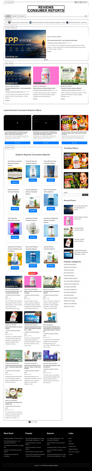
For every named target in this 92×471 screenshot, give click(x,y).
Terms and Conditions (74, 451)
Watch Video (17, 142)
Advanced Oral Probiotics (12, 363)
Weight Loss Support (66, 86)
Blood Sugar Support (69, 270)
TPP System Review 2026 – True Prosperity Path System (47, 22)
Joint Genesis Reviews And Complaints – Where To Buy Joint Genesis (32, 367)
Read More (49, 51)
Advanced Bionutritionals (31, 324)
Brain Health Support (69, 275)
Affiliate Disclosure (73, 449)
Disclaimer (71, 443)
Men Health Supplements (70, 292)
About (15, 16)
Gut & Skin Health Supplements (72, 281)
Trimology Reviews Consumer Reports (71, 88)
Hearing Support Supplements (71, 284)
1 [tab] (45, 59)
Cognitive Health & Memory (50, 363)
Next (36, 422)
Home (8, 16)
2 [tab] (46, 59)
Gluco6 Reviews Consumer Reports (34, 451)
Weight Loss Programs (11, 400)
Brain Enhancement (48, 324)
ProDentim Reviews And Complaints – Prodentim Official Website (13, 367)
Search (66, 192)
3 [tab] (47, 59)
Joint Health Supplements (70, 289)
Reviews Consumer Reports (50, 465)
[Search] (86, 16)
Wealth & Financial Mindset (54, 36)
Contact (22, 16)
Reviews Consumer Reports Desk (56, 43)
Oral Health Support (69, 295)
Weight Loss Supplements (39, 86)
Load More (33, 273)
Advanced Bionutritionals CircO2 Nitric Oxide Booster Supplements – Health (32, 328)
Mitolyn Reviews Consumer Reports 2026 (72, 22)
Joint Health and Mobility (30, 363)
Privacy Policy (72, 446)
